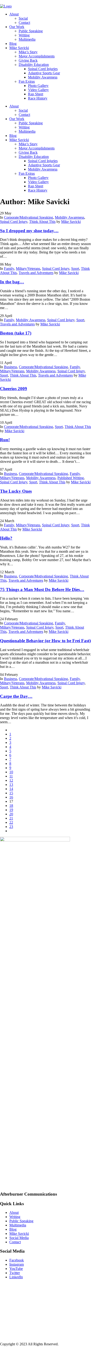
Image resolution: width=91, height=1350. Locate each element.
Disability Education (34, 65)
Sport (75, 269)
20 (11, 814)
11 (11, 776)
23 (11, 827)
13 (11, 785)
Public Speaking (31, 31)
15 (11, 793)
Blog (13, 44)
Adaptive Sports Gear (44, 73)
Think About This (42, 222)
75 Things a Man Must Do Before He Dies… (42, 589)
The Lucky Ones (16, 491)
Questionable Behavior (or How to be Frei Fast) (45, 640)
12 (11, 780)
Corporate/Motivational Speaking (28, 217)
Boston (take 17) (15, 333)
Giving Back (28, 60)
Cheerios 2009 (13, 388)
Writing (24, 35)
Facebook (16, 1260)
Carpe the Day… (16, 696)
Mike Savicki (19, 48)
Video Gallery (38, 90)
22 (11, 822)
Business (10, 367)
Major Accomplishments (37, 56)
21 (11, 818)
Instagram (16, 1264)
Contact (24, 23)
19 (11, 810)
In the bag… (12, 281)
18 (11, 806)
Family (9, 269)
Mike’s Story (28, 52)
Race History (37, 98)
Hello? (6, 538)
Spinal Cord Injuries (43, 69)
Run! (5, 439)
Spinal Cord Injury (13, 222)
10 (11, 772)
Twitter (14, 1273)
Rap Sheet (35, 94)
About (14, 14)
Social (23, 18)
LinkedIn (16, 1277)
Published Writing (70, 478)
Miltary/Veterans (28, 269)
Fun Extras (27, 81)
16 (11, 797)
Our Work (16, 27)
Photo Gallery (38, 86)
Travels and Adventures (36, 273)
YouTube (16, 1269)
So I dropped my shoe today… (29, 230)
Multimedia (27, 39)
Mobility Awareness (42, 77)
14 (11, 789)
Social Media (19, 1238)
